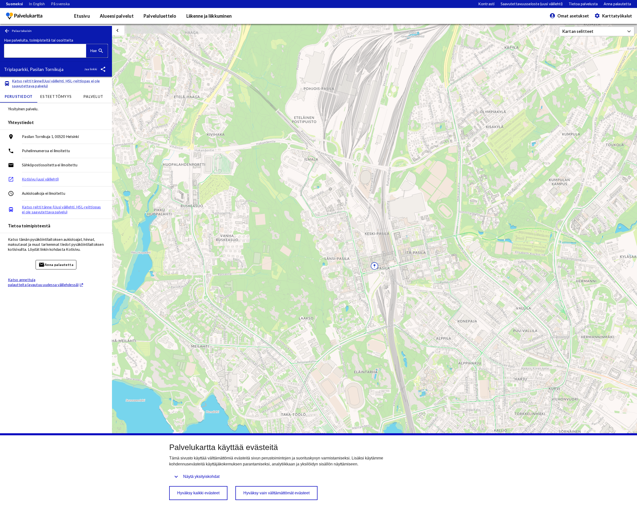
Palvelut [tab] (93, 96)
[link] (14, 3)
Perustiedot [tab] (19, 96)
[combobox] (45, 51)
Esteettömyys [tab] (56, 96)
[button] (596, 31)
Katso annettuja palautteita (43, 282)
